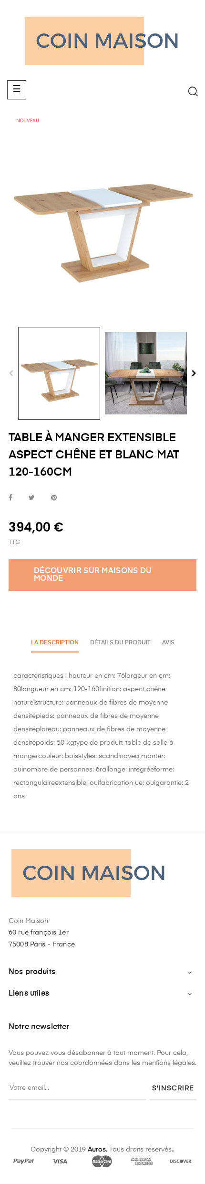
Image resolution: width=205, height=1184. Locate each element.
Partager (10, 498)
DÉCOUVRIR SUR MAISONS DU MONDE (93, 575)
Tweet (32, 498)
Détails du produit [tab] (120, 643)
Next (194, 373)
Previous (11, 373)
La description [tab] (55, 643)
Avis (168, 643)
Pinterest (54, 498)
